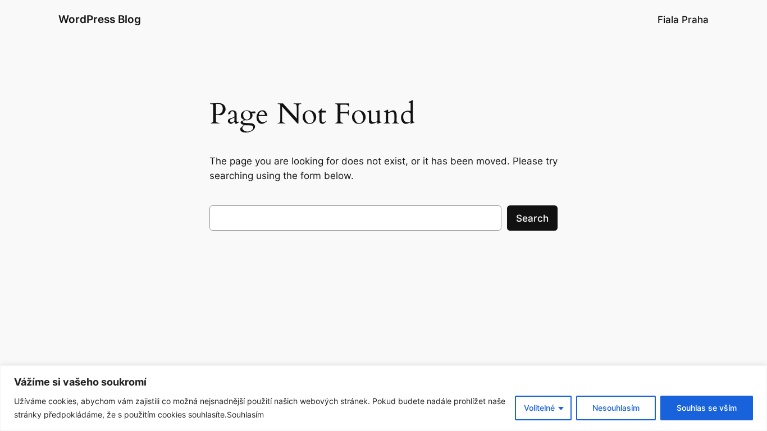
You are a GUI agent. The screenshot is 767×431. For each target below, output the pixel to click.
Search (532, 218)
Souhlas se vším (707, 407)
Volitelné (539, 407)
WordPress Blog (99, 19)
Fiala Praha (683, 19)
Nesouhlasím (616, 407)
